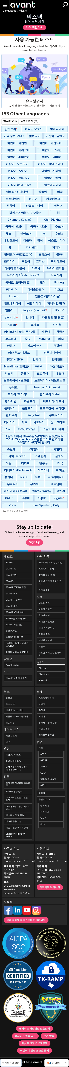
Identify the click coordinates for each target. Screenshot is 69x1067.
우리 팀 (42, 704)
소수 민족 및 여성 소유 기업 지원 (18, 807)
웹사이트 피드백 (46, 735)
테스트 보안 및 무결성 (16, 815)
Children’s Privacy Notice (15, 835)
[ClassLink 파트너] (18, 976)
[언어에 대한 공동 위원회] (18, 1008)
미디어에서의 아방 (14, 710)
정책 (7, 776)
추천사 (42, 710)
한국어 (56, 1063)
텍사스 (43, 818)
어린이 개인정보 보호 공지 (34, 1050)
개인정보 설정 (11, 1062)
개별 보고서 (11, 736)
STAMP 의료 (12, 606)
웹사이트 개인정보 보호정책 (18, 784)
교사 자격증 (44, 590)
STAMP (9, 563)
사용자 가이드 (45, 609)
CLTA (43, 773)
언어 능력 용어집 (46, 628)
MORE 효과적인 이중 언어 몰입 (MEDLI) (17, 768)
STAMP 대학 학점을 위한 (50, 563)
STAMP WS (11, 575)
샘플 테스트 (44, 603)
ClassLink (44, 674)
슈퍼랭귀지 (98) (29, 121)
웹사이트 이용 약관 (25, 1036)
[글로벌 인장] (51, 943)
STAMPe (10, 581)
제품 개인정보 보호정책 (17, 827)
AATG (43, 754)
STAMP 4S (11, 569)
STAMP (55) (10, 121)
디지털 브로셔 (45, 640)
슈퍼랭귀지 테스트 (14, 637)
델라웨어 (44, 806)
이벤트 (42, 646)
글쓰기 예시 (44, 615)
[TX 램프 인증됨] (51, 976)
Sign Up (34, 542)
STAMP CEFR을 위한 (16, 587)
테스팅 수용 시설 (14, 821)
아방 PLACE (11, 631)
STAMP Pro (11, 594)
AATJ (42, 785)
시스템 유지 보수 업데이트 (50, 654)
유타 (42, 824)
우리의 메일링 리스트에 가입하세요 (26, 920)
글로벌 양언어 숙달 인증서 (50, 582)
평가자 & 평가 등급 (48, 723)
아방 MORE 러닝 (13, 761)
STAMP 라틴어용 (14, 625)
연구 (8, 742)
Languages (9, 10)
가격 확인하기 (34, 27)
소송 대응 (10, 723)
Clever (42, 668)
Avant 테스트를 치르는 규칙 (17, 799)
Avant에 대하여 (46, 698)
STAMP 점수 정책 (14, 791)
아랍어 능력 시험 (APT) (17, 652)
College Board (48, 779)
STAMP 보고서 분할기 (16, 678)
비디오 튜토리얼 (46, 622)
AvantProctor (12, 665)
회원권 (42, 793)
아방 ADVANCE (13, 755)
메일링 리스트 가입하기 (17, 716)
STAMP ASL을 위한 (15, 612)
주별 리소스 (44, 634)
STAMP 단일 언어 (14, 600)
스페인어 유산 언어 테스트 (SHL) (17, 644)
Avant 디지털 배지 (47, 569)
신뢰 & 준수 (44, 729)
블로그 (9, 698)
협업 (41, 748)
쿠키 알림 (49, 1036)
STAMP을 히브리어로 (16, 618)
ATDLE (43, 767)
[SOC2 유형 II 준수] (18, 944)
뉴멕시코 (44, 812)
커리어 (42, 716)
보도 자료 (10, 704)
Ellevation (44, 681)
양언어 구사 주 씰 (47, 575)
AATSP (43, 760)
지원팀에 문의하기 (50, 887)
